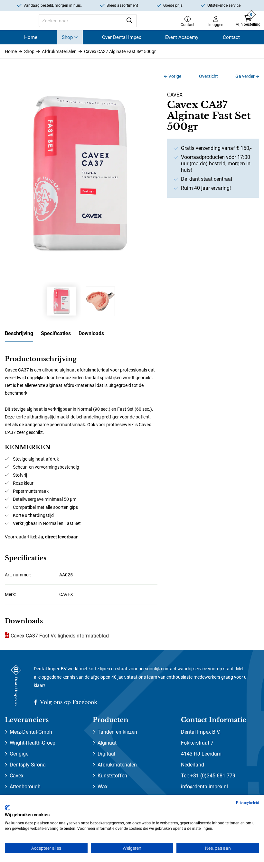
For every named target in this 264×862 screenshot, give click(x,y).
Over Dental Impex (121, 37)
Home (30, 37)
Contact (187, 25)
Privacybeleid (247, 803)
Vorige (174, 76)
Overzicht (208, 76)
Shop (67, 37)
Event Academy (181, 37)
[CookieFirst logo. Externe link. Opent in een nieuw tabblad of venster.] (7, 808)
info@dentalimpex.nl (204, 787)
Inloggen (215, 25)
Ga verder (245, 76)
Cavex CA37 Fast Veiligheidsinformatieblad (60, 636)
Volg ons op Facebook (68, 702)
